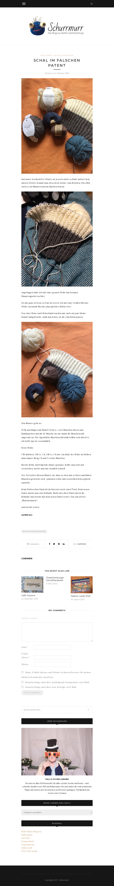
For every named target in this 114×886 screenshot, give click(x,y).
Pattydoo (25, 838)
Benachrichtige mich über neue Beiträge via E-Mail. (50, 687)
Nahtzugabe (27, 835)
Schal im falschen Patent (34, 531)
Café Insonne (28, 595)
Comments (33, 544)
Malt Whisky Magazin (31, 831)
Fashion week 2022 (81, 596)
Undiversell (26, 848)
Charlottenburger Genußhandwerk (55, 579)
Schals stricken (63, 55)
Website (24, 664)
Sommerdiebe (27, 841)
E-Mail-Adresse (25, 655)
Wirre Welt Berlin (29, 851)
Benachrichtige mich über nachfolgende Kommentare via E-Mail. (57, 682)
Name (24, 647)
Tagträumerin (27, 844)
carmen (81, 544)
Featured (46, 55)
